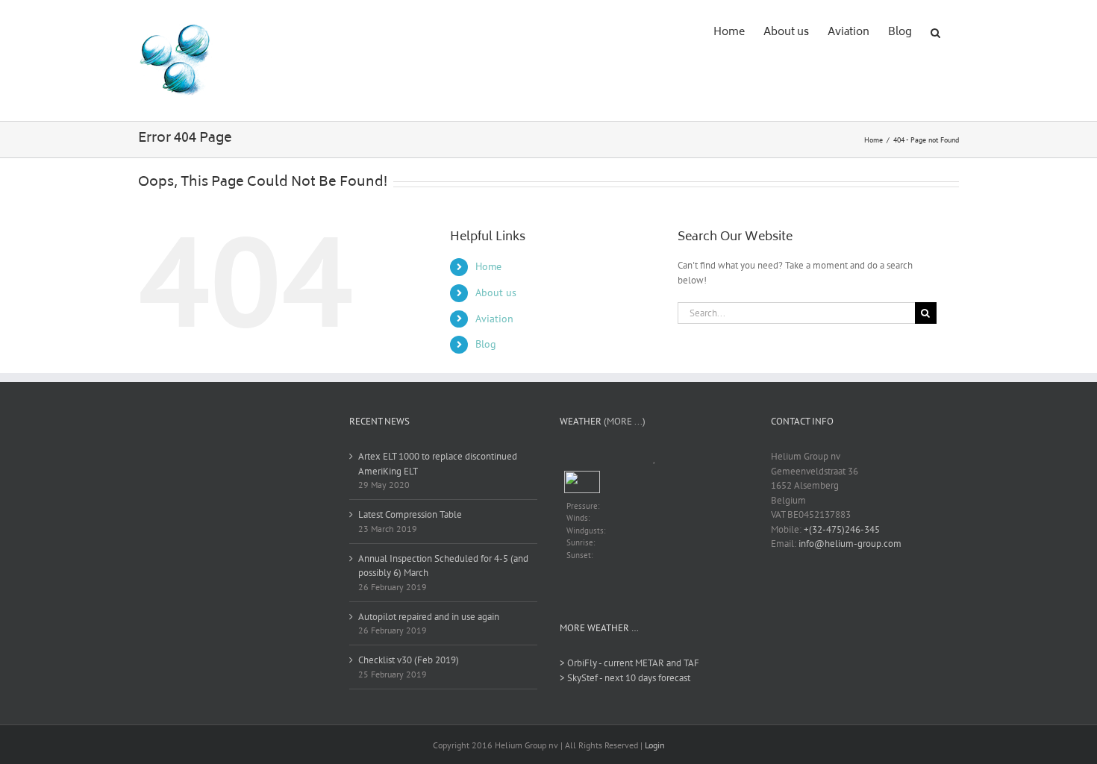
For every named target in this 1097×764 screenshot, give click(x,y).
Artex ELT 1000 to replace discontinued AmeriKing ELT (437, 464)
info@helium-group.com (849, 543)
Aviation (494, 318)
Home (488, 266)
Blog (485, 344)
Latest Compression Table (410, 514)
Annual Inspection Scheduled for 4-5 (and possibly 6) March (443, 566)
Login (655, 745)
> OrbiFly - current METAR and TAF (629, 663)
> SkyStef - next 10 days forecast (625, 677)
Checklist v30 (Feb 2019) (408, 660)
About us (495, 292)
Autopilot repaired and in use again (428, 616)
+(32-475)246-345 (842, 529)
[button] (935, 31)
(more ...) (625, 421)
